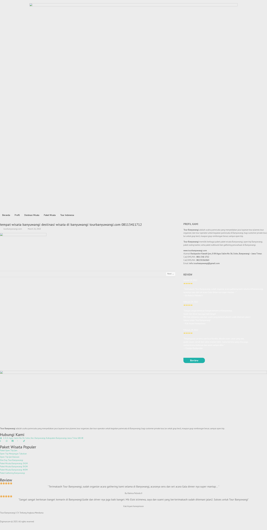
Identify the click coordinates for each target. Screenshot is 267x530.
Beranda (6, 215)
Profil (17, 215)
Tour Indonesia (67, 215)
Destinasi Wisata (31, 215)
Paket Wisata (50, 215)
